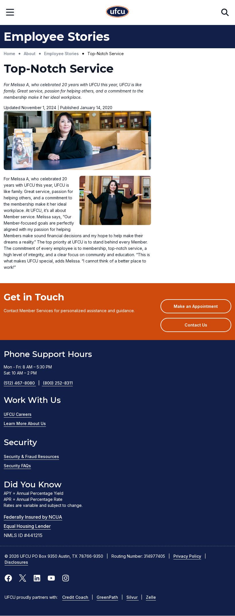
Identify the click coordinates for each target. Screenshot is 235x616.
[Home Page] (117, 12)
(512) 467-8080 (22, 383)
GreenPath (107, 597)
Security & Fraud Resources (31, 456)
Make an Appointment (202, 308)
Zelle (151, 597)
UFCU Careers (18, 414)
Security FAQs (17, 465)
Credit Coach (75, 597)
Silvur (132, 597)
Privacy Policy (187, 556)
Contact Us (196, 325)
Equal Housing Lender (27, 526)
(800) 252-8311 (58, 383)
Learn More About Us (25, 423)
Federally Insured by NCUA (33, 517)
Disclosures (16, 562)
